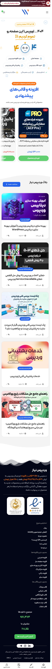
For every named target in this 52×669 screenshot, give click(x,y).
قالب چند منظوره (40, 603)
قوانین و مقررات (28, 658)
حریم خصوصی (17, 658)
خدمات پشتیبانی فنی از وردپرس (25, 376)
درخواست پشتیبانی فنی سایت (11, 3)
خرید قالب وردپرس (35, 65)
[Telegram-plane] (21, 646)
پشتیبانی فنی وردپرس (12, 65)
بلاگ (45, 528)
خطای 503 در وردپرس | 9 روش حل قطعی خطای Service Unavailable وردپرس (25, 277)
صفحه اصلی (35, 58)
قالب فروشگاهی (41, 595)
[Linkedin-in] (29, 646)
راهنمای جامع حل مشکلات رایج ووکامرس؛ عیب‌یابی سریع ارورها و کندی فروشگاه (25, 425)
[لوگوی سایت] (25, 12)
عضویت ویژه (42, 536)
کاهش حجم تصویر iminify (37, 532)
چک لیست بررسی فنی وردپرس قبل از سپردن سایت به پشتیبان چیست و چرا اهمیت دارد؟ (25, 327)
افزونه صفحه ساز (41, 561)
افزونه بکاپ (43, 573)
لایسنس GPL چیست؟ (39, 540)
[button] (25, 48)
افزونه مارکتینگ (41, 569)
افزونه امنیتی (42, 558)
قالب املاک (43, 607)
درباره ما (44, 548)
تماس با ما (43, 544)
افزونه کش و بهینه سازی (38, 565)
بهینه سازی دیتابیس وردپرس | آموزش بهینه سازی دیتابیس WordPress (25, 228)
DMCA (9, 658)
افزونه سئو (43, 577)
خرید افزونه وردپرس (15, 58)
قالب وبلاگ (43, 587)
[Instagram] (25, 646)
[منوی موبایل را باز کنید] (47, 12)
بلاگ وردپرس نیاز (38, 182)
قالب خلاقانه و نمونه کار (38, 599)
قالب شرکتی (42, 591)
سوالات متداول (39, 658)
